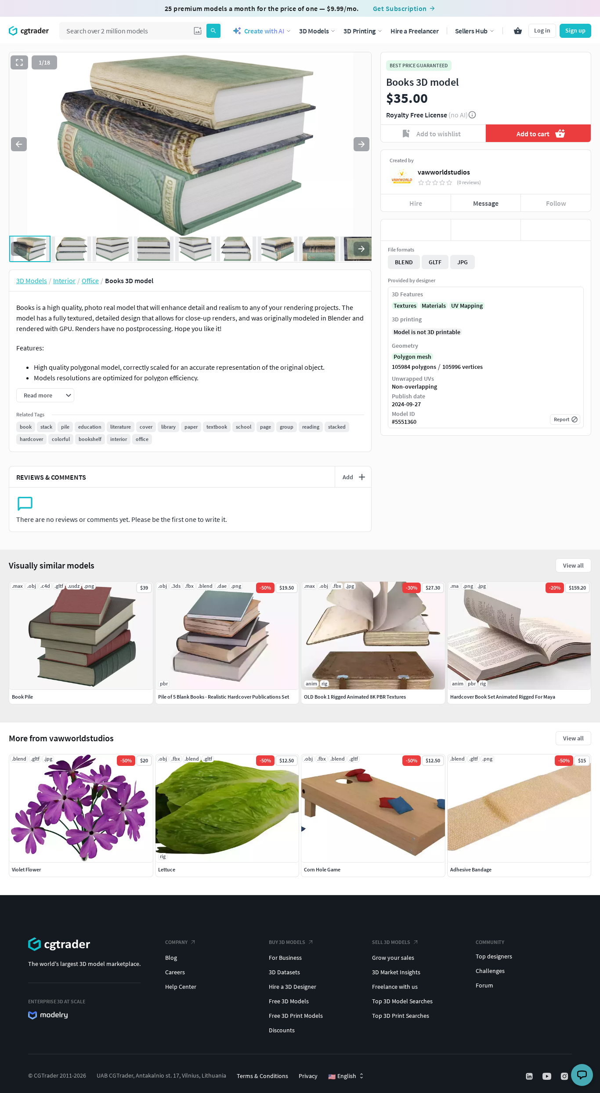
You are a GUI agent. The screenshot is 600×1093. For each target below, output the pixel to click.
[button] (198, 31)
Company (176, 942)
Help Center (180, 987)
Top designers (494, 956)
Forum (484, 985)
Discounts (282, 1030)
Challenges (490, 971)
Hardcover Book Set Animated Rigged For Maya (502, 696)
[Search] (213, 31)
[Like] (416, 229)
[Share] (556, 229)
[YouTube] (547, 1076)
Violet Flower (26, 869)
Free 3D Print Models (296, 1016)
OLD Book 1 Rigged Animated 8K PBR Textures (355, 696)
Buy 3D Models (287, 942)
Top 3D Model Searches (402, 1001)
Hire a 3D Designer (292, 987)
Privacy (308, 1076)
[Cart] (518, 31)
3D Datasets (284, 972)
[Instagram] (565, 1076)
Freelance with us (395, 987)
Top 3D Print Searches (400, 1016)
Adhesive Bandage (471, 869)
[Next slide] (361, 144)
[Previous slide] (19, 144)
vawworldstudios (444, 172)
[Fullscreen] (19, 62)
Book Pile (22, 696)
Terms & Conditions (262, 1076)
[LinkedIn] (530, 1076)
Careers (175, 972)
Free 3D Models (289, 1001)
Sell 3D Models (391, 942)
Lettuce (166, 869)
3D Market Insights (396, 972)
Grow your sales (393, 958)
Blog (171, 958)
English (342, 1076)
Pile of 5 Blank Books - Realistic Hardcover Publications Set (223, 696)
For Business (285, 958)
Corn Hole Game (322, 869)
